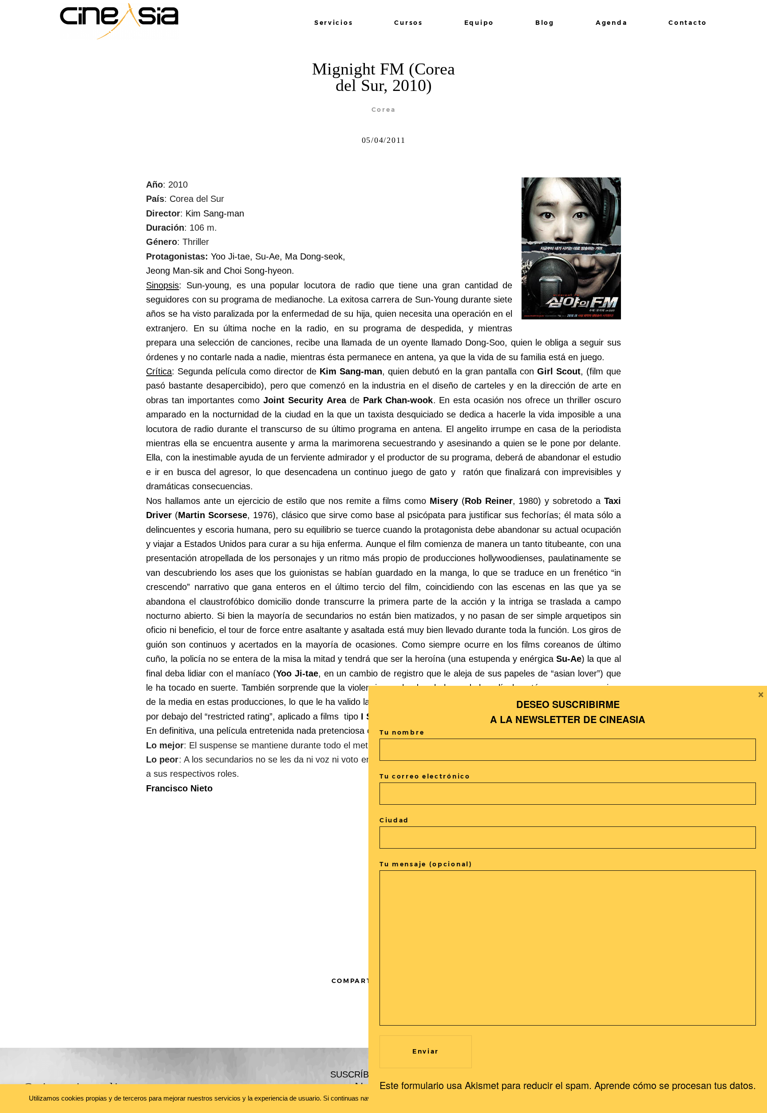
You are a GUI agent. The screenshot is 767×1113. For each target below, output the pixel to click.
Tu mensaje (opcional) (426, 864)
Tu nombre (402, 732)
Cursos (408, 22)
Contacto (687, 22)
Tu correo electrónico (425, 776)
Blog (544, 22)
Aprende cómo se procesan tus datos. (675, 1085)
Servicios (333, 22)
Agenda (611, 22)
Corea (384, 109)
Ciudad (394, 820)
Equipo (479, 22)
